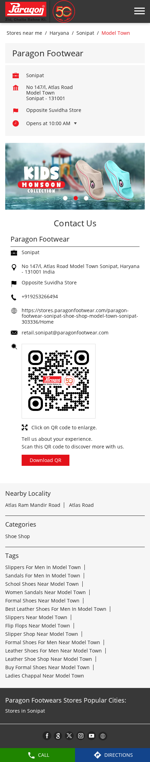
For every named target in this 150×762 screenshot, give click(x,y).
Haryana (59, 33)
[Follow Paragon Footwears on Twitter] (69, 735)
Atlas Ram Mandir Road (32, 505)
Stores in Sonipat (25, 710)
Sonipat (85, 33)
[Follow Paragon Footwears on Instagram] (80, 735)
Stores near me (24, 33)
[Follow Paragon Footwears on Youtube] (92, 735)
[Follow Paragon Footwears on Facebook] (47, 735)
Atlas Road (81, 505)
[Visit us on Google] (58, 735)
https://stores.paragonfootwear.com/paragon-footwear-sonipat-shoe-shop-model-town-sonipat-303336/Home (80, 316)
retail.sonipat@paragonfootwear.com (65, 332)
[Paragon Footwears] (40, 11)
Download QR (45, 460)
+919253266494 (40, 296)
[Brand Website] (103, 735)
